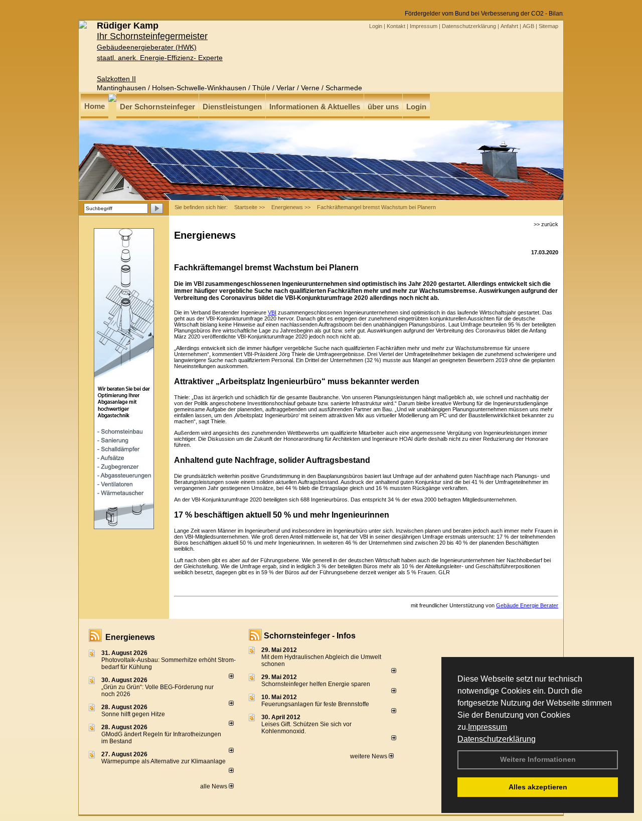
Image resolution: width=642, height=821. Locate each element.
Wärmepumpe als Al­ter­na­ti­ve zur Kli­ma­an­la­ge (163, 761)
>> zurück (546, 224)
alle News (214, 786)
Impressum (487, 727)
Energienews (130, 637)
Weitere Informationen (538, 759)
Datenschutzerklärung (496, 739)
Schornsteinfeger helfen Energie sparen (315, 684)
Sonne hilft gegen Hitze (133, 714)
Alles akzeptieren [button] (538, 787)
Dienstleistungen (232, 106)
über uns (383, 106)
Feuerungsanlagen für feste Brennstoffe (315, 704)
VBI (272, 312)
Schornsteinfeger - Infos (310, 635)
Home (94, 106)
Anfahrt (509, 26)
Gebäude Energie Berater (527, 605)
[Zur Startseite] (83, 27)
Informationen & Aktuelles (314, 106)
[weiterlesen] (231, 676)
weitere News (369, 756)
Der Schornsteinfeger (157, 106)
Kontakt (396, 26)
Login (375, 26)
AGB (528, 26)
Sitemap (548, 26)
